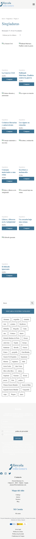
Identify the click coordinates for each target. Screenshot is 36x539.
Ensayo (26, 338)
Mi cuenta (18, 513)
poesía (5, 380)
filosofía (16, 347)
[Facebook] (1, 473)
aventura (12, 324)
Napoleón (6, 376)
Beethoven (23, 324)
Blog (18, 501)
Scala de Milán (26, 385)
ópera (21, 394)
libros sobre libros (8, 371)
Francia (25, 347)
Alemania (6, 319)
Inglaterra (15, 361)
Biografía (16, 329)
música (20, 371)
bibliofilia (6, 329)
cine (4, 333)
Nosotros (18, 499)
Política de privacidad (18, 534)
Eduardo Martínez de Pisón (11, 338)
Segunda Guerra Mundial (10, 390)
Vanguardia (26, 390)
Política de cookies (18, 531)
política (20, 380)
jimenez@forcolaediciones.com (18, 485)
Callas (25, 329)
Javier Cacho (7, 366)
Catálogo (18, 495)
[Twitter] (9, 473)
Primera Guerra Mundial (10, 385)
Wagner (13, 394)
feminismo (6, 347)
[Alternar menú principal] (33, 4)
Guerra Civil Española (9, 357)
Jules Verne (18, 366)
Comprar (9, 79)
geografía (14, 352)
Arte (4, 324)
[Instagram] (5, 473)
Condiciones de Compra (18, 536)
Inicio (3, 18)
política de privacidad (21, 431)
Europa (24, 343)
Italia (23, 361)
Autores (18, 497)
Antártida (26, 319)
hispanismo (24, 357)
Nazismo (16, 376)
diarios (22, 333)
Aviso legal (18, 529)
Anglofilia (16, 319)
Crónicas (12, 333)
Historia (5, 361)
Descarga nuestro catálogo (18, 311)
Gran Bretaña (25, 352)
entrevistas (6, 343)
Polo (12, 380)
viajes (5, 394)
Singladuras (9, 18)
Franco (5, 352)
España (16, 343)
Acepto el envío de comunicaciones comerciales (17, 434)
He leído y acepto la (15, 431)
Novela (25, 376)
